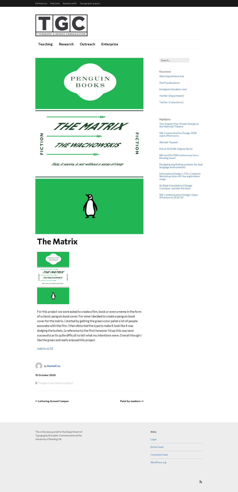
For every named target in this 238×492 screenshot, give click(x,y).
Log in (153, 439)
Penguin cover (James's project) (56, 382)
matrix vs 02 (45, 348)
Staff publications (169, 82)
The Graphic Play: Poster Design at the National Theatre (179, 125)
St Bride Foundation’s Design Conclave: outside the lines (175, 187)
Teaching (45, 44)
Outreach (87, 44)
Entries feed (157, 447)
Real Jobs (55, 3)
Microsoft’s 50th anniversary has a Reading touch (179, 156)
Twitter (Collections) (171, 102)
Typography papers (90, 3)
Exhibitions (41, 3)
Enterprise (109, 44)
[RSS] (201, 481)
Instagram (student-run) (173, 89)
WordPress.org (158, 462)
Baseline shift (69, 3)
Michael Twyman (168, 142)
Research (66, 44)
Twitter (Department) (171, 95)
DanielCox (53, 365)
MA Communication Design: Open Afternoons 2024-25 (178, 196)
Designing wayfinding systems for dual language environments (180, 165)
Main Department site (171, 76)
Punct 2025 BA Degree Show (176, 148)
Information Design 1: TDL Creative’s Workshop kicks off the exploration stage (180, 176)
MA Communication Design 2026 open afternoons (178, 134)
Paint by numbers (130, 401)
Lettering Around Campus (53, 401)
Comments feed (159, 454)
